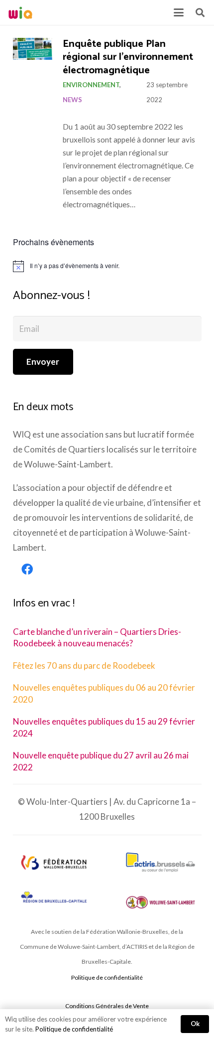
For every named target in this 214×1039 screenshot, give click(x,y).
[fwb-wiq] (53, 863)
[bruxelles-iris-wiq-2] (53, 898)
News (72, 100)
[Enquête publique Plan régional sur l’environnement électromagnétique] (33, 49)
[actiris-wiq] (160, 863)
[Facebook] (27, 569)
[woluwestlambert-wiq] (160, 902)
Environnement (91, 85)
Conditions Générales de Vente (107, 1006)
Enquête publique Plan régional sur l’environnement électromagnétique (128, 57)
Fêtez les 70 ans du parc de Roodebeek (84, 665)
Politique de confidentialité (107, 977)
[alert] (107, 266)
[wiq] (20, 12)
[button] (178, 12)
